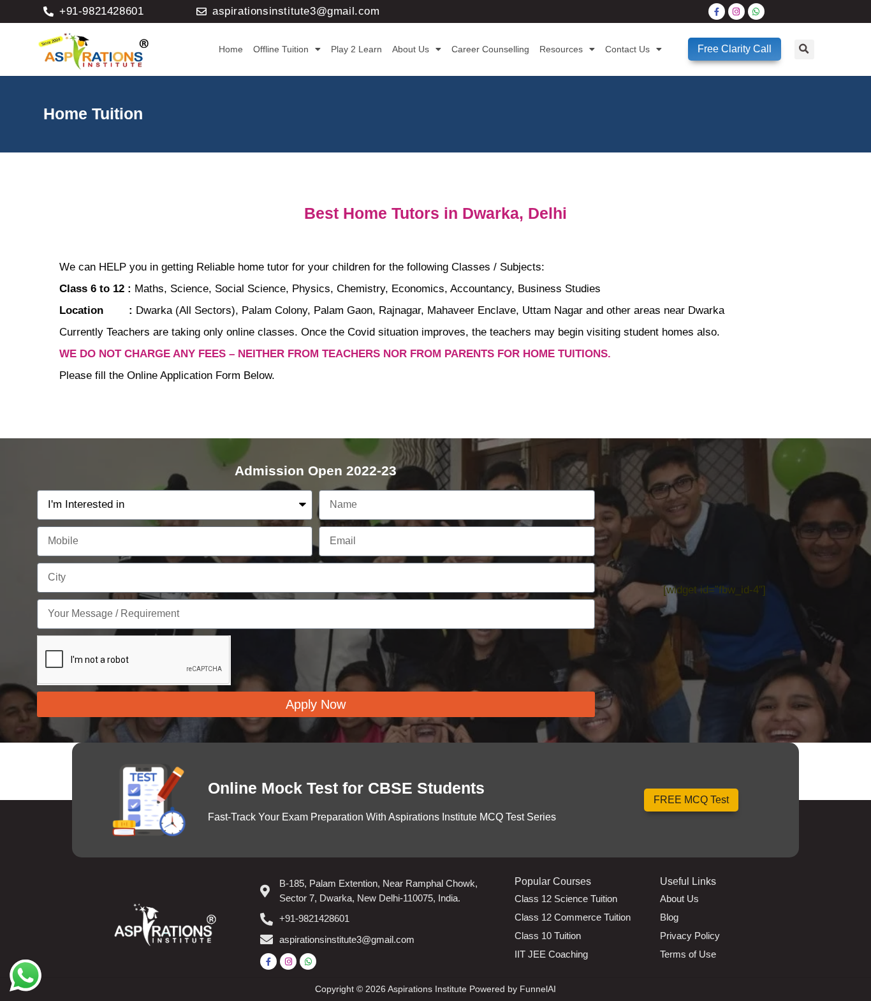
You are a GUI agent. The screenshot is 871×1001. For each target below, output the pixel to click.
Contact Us (627, 49)
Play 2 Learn (356, 49)
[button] (804, 49)
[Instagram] (736, 11)
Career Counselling (490, 49)
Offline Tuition (281, 49)
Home (231, 49)
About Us (410, 49)
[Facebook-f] (716, 11)
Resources (561, 49)
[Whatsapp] (756, 11)
